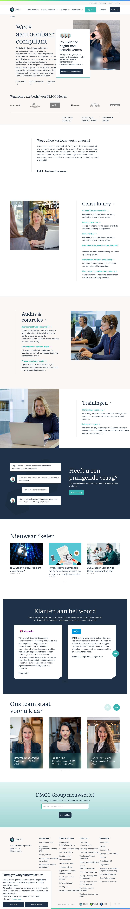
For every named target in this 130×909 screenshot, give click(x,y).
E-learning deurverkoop (89, 849)
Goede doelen (105, 850)
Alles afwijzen (13, 904)
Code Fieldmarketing (108, 874)
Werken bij (103, 3)
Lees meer (17, 899)
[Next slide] (115, 653)
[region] (25, 890)
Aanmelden (65, 815)
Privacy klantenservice (88, 872)
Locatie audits (64, 856)
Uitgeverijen (104, 865)
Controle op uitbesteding (69, 849)
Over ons (117, 3)
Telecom (103, 857)
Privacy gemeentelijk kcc (89, 862)
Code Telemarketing (107, 878)
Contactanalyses (65, 867)
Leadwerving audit (66, 863)
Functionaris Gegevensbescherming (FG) (48, 848)
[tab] (64, 582)
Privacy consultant (46, 842)
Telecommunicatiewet (108, 882)
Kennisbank (76, 10)
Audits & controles (48, 10)
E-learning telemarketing (89, 852)
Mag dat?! (90, 10)
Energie (103, 846)
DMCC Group (93, 3)
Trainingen (64, 10)
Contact (114, 10)
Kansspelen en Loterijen (109, 854)
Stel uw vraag (76, 492)
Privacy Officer (45, 855)
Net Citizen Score (66, 852)
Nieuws (110, 3)
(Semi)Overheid (106, 861)
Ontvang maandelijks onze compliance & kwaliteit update (65, 800)
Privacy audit (64, 887)
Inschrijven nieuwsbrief (71, 71)
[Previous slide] (107, 707)
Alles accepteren (36, 904)
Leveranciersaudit (66, 883)
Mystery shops (65, 860)
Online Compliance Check (69, 890)
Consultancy (32, 10)
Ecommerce (104, 842)
